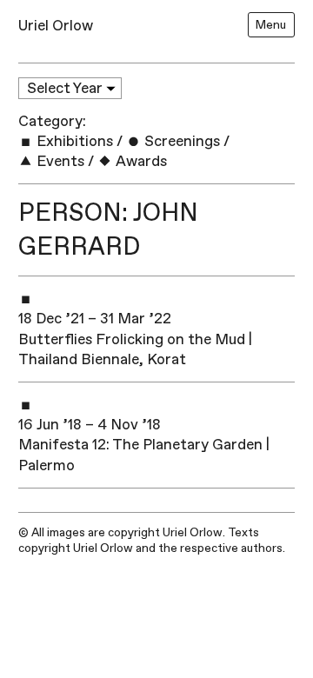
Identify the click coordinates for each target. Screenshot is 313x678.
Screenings (180, 141)
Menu (271, 24)
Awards (139, 161)
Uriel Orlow (55, 26)
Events (58, 161)
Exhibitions (73, 141)
